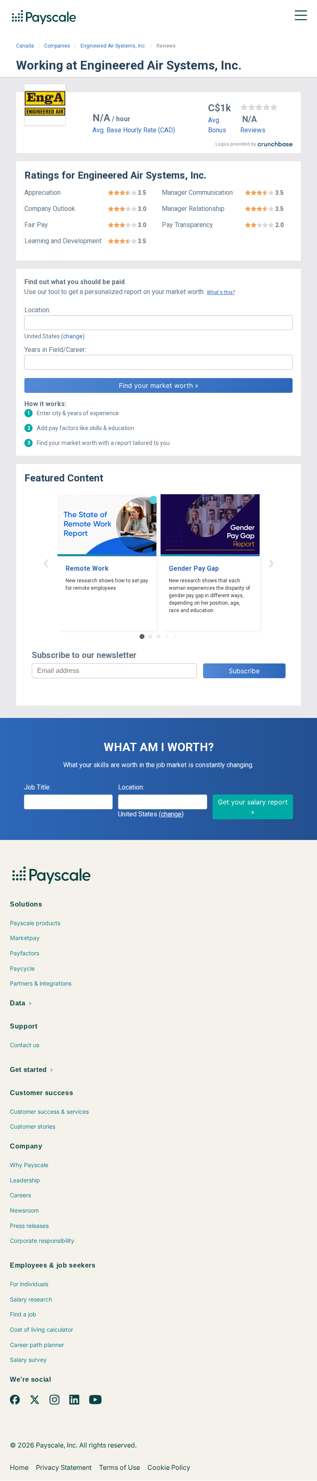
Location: (37, 310)
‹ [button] (46, 562)
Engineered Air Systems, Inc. (113, 46)
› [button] (271, 562)
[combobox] (158, 322)
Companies (57, 46)
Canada (25, 46)
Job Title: (37, 787)
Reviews (252, 130)
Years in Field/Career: (55, 350)
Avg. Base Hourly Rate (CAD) (133, 130)
